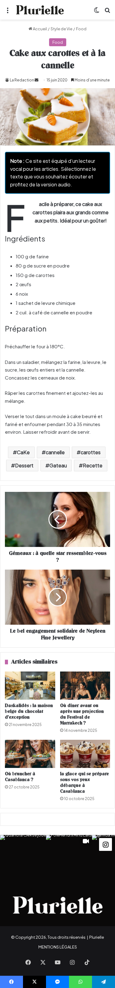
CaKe (23, 452)
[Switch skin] (97, 12)
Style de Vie (61, 28)
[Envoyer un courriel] (36, 80)
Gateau (58, 465)
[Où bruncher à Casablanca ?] (30, 754)
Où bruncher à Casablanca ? (20, 777)
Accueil (39, 28)
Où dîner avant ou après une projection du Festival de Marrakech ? (82, 714)
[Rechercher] (107, 12)
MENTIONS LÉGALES (57, 947)
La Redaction (22, 80)
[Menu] (8, 12)
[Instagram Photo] (23, 858)
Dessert (24, 465)
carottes (91, 452)
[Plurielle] (39, 9)
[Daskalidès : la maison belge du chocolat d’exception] (30, 686)
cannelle (55, 452)
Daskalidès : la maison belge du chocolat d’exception (29, 711)
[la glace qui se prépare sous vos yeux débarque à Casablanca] (85, 754)
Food (81, 28)
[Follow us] (105, 844)
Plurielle (96, 937)
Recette (92, 465)
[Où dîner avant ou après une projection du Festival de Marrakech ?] (85, 686)
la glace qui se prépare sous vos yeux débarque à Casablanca (84, 783)
